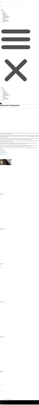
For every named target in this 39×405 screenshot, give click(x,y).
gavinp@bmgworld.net (5, 152)
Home (2, 9)
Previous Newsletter (6, 20)
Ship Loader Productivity (3, 192)
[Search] (0, 103)
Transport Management (3, 384)
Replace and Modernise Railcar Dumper (5, 300)
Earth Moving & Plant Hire (6, 94)
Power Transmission (2, 380)
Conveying (4, 15)
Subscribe (4, 19)
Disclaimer (1, 401)
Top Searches (3, 13)
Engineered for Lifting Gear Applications (5, 262)
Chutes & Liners (5, 14)
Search (1, 101)
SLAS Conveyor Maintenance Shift (4, 335)
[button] (16, 54)
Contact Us (3, 99)
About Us (3, 10)
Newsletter (3, 18)
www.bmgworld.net (3, 154)
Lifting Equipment (5, 17)
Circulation (4, 12)
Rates (2, 11)
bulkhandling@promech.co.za (7, 399)
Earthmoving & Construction (3, 377)
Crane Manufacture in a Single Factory (5, 227)
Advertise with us (2, 404)
